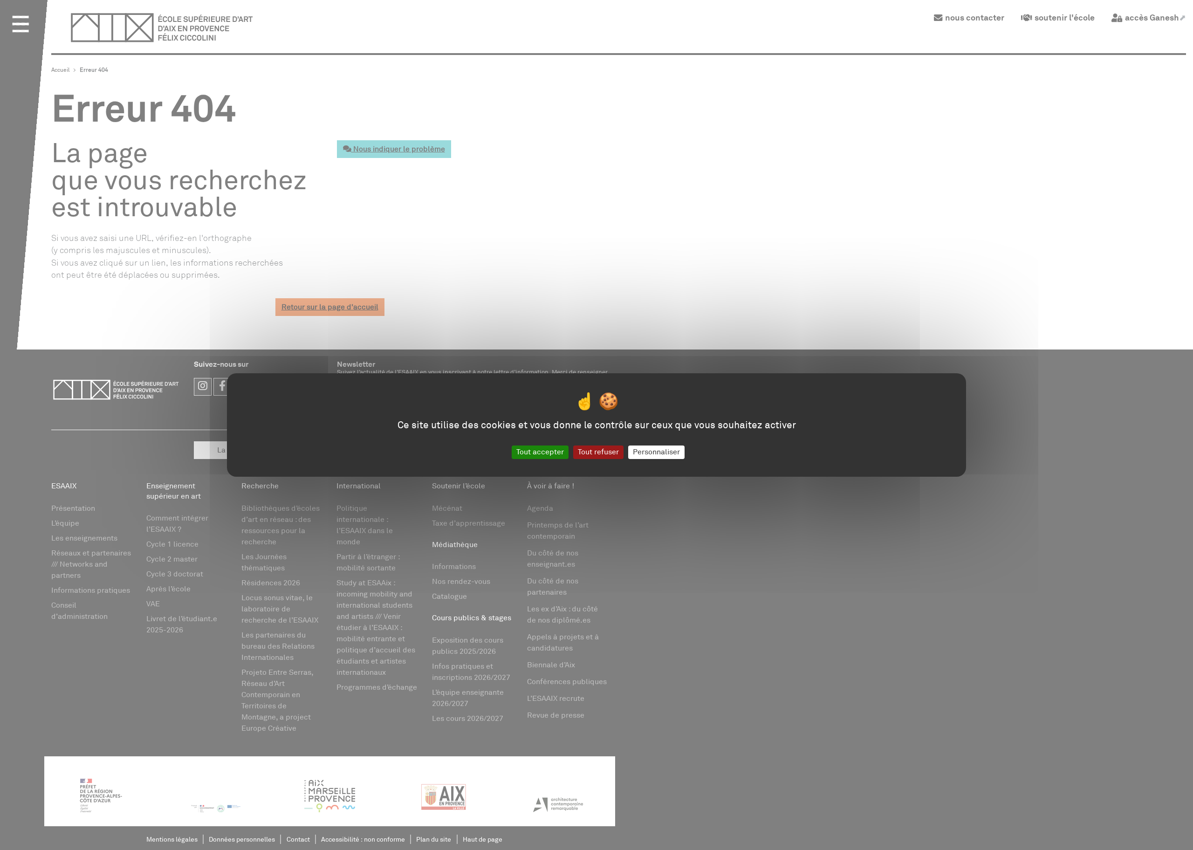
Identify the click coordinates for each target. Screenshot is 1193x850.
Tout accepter (540, 452)
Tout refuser (598, 452)
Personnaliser (656, 452)
